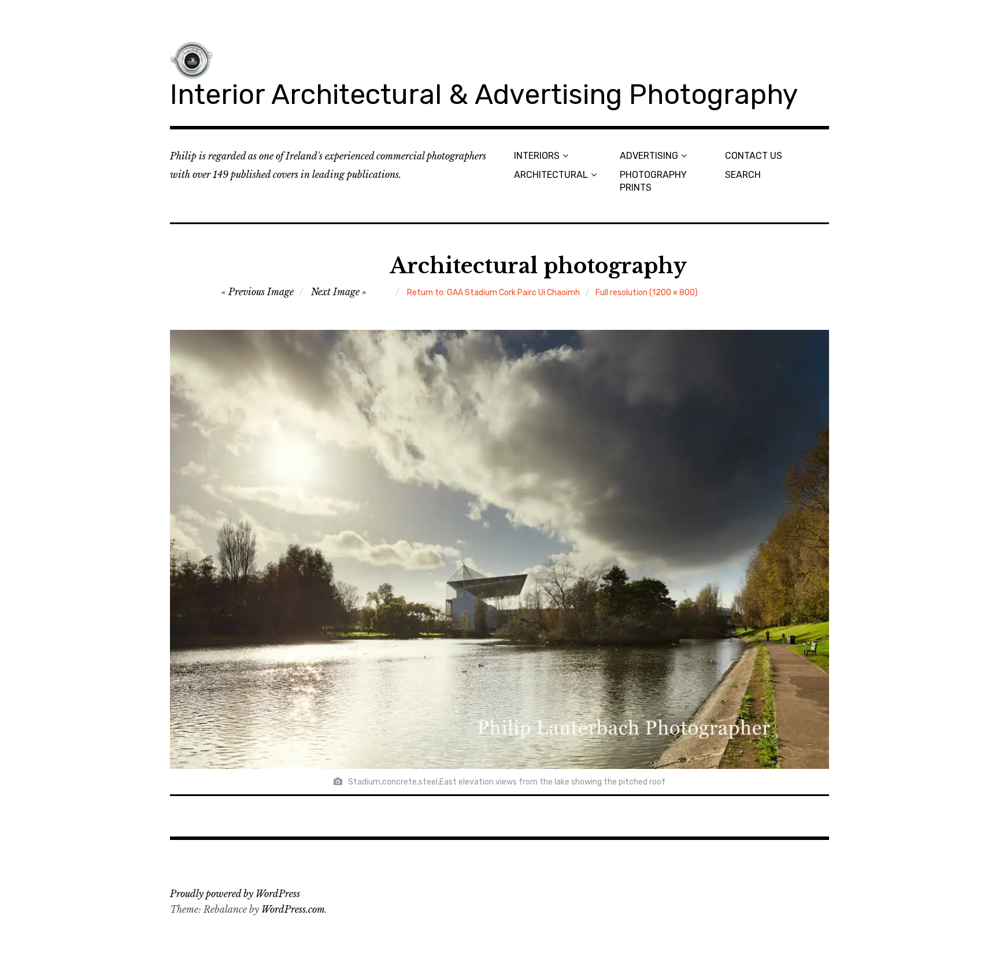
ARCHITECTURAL (551, 174)
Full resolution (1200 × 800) (646, 293)
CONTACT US (753, 155)
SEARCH (743, 174)
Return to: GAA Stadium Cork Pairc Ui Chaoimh (493, 293)
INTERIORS (537, 155)
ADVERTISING (649, 155)
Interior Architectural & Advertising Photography (484, 94)
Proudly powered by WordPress (235, 893)
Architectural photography (538, 266)
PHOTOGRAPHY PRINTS (653, 180)
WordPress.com (293, 909)
